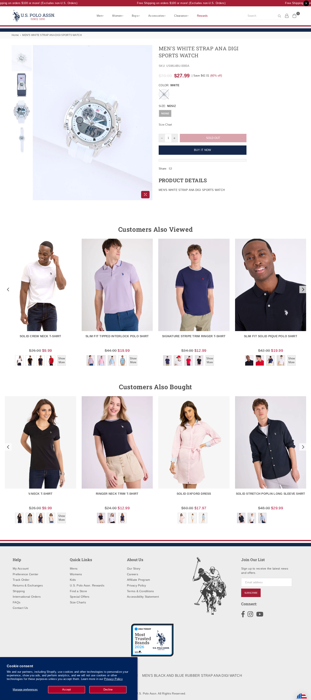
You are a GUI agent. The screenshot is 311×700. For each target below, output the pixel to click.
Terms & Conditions (140, 591)
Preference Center (25, 574)
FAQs (16, 602)
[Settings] (287, 15)
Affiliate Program (138, 579)
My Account (21, 568)
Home (15, 35)
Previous (36, 122)
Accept (66, 689)
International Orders (27, 596)
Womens (76, 574)
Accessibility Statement (143, 596)
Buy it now (202, 150)
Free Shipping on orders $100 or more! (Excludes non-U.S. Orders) (174, 3)
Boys (135, 15)
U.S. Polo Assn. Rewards (87, 585)
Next (148, 122)
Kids (73, 579)
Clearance (180, 15)
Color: (169, 85)
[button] (7, 289)
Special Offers (79, 596)
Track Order (21, 579)
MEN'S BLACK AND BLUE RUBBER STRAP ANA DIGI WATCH (192, 675)
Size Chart (165, 124)
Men (99, 15)
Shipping (19, 591)
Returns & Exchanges (28, 585)
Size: (167, 106)
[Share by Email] (170, 169)
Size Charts (78, 602)
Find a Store (78, 591)
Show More (61, 360)
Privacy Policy (113, 679)
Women (117, 15)
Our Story (133, 568)
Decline (108, 689)
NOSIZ (165, 113)
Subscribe (250, 593)
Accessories (156, 15)
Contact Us (20, 608)
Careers (132, 574)
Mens (73, 568)
